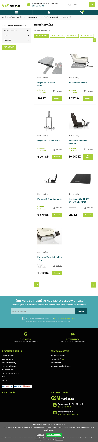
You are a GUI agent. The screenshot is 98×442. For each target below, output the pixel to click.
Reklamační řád (7, 370)
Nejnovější (86, 36)
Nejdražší (72, 36)
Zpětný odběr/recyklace (10, 373)
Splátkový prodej (8, 356)
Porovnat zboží (57, 359)
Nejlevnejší (57, 36)
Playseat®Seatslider (78, 82)
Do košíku (57, 98)
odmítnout (40, 435)
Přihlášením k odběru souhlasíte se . (51, 318)
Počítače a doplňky (15, 17)
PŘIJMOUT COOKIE (54, 435)
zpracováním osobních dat (64, 318)
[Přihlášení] (49, 12)
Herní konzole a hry (32, 17)
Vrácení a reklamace (9, 366)
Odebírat (81, 311)
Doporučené (41, 36)
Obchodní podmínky (9, 363)
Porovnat (59, 91)
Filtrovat (9, 47)
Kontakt (4, 380)
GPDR (4, 377)
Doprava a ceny (7, 359)
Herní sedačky (42, 78)
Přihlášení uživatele (58, 356)
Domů (4, 17)
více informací (49, 430)
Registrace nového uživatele (61, 366)
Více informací (59, 439)
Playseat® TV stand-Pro (48, 141)
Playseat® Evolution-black (49, 199)
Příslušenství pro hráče (51, 17)
